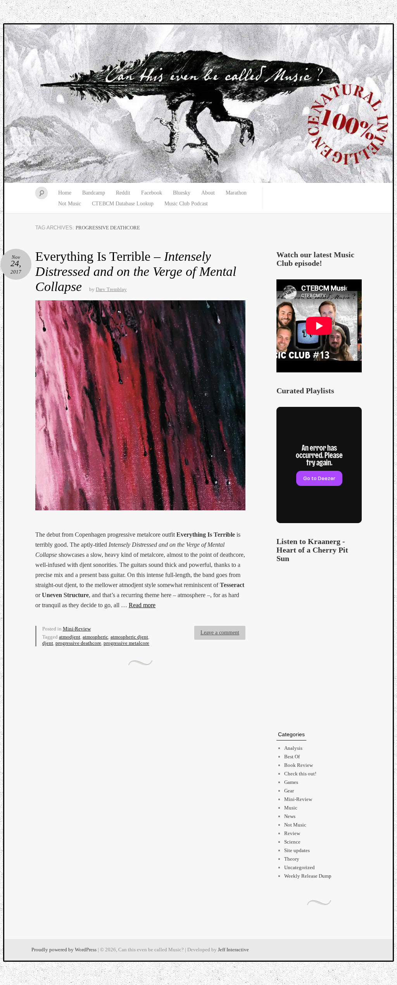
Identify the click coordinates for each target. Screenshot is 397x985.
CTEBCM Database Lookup (123, 204)
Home (64, 193)
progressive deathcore (78, 643)
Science (292, 842)
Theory (291, 859)
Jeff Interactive (233, 949)
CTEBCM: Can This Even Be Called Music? (198, 103)
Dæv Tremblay (111, 289)
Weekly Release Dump (307, 876)
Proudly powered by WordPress (64, 949)
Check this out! (300, 774)
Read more (142, 605)
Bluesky (181, 193)
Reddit (123, 193)
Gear (289, 791)
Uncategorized (299, 867)
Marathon (236, 193)
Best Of (292, 756)
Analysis (293, 748)
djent (47, 643)
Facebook (151, 193)
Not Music (69, 204)
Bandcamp (93, 193)
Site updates (297, 850)
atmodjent (69, 637)
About (208, 193)
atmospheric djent (129, 637)
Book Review (298, 765)
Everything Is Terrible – (135, 271)
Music (290, 808)
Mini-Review (77, 629)
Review (292, 833)
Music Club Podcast (186, 204)
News (289, 816)
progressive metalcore (126, 643)
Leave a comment (219, 632)
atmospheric (95, 637)
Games (291, 782)
